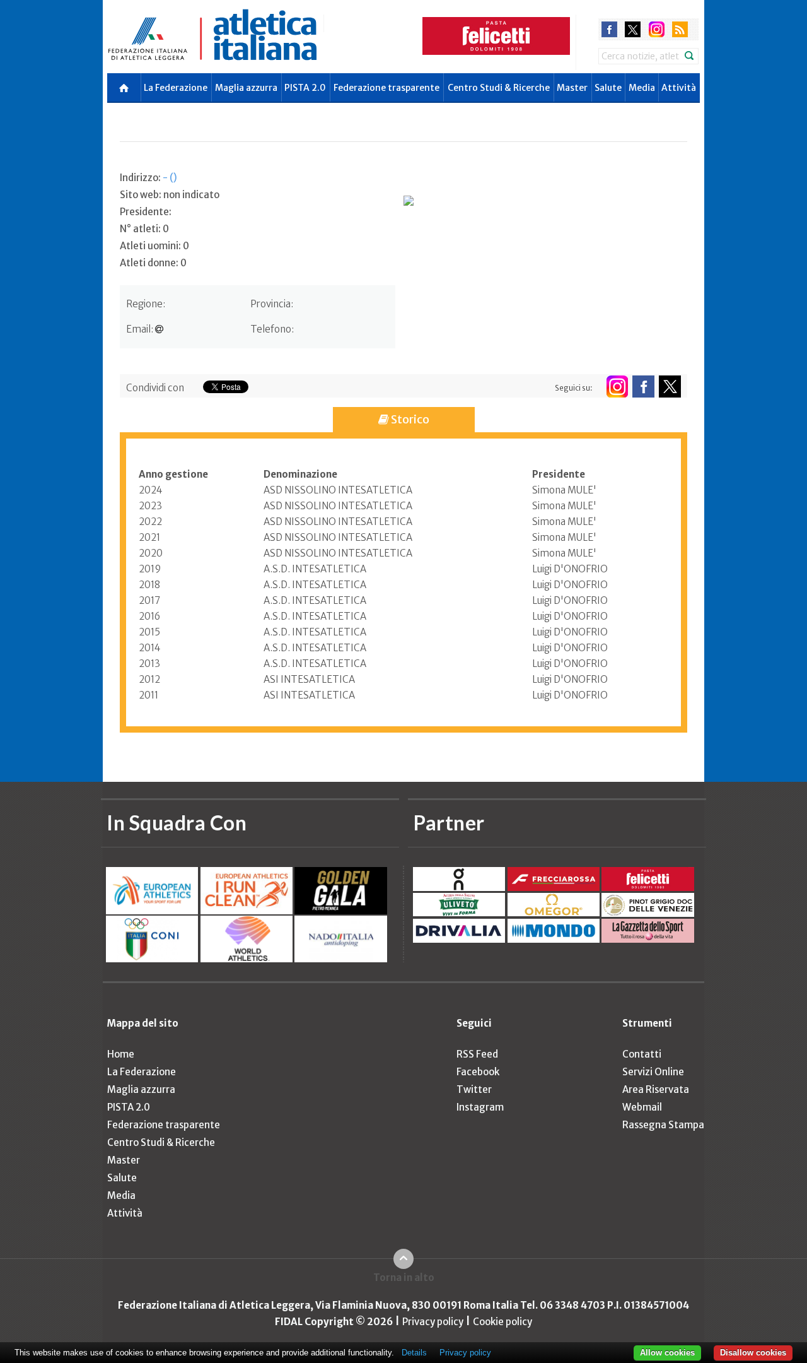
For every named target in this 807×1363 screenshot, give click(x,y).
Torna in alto (403, 1277)
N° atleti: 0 (144, 229)
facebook (609, 29)
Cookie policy (502, 1322)
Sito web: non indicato (169, 195)
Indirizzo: (148, 178)
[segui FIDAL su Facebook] (643, 386)
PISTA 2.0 (305, 87)
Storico (409, 419)
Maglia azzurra (246, 87)
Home (120, 1054)
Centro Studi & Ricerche (499, 87)
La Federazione (175, 87)
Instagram (480, 1107)
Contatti (641, 1054)
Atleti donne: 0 (153, 263)
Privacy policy (432, 1322)
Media (642, 87)
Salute (608, 87)
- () (170, 178)
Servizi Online (653, 1072)
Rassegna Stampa (663, 1125)
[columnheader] (201, 474)
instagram (657, 29)
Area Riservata (655, 1089)
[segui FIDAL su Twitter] (670, 386)
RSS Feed (477, 1054)
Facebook (477, 1072)
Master (572, 87)
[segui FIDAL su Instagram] (617, 386)
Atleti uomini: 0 (154, 246)
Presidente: (145, 212)
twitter (633, 29)
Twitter (474, 1089)
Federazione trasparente (386, 87)
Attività (678, 87)
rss (680, 29)
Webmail (642, 1107)
